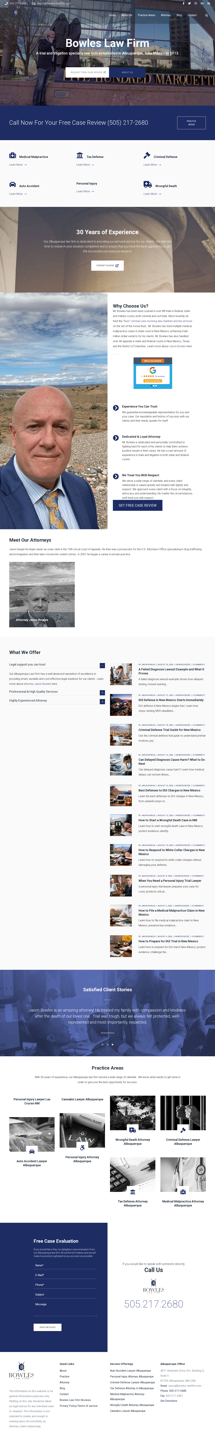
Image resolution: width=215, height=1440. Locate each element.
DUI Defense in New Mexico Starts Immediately (171, 700)
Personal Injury (86, 183)
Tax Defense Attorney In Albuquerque (132, 1388)
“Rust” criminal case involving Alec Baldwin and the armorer (157, 321)
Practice (64, 1376)
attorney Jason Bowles (37, 683)
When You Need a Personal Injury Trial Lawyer (170, 880)
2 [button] (107, 1044)
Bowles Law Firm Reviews (75, 1400)
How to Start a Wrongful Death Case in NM (168, 820)
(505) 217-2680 (128, 122)
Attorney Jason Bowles (32, 620)
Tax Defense (95, 157)
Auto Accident (29, 186)
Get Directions (168, 1400)
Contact (64, 1394)
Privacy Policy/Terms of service (79, 1405)
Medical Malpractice (33, 157)
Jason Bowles (177, 346)
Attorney (65, 1382)
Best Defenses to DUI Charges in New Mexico (169, 790)
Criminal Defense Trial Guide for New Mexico (170, 730)
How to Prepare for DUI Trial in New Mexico (168, 941)
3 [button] (112, 1044)
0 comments (199, 665)
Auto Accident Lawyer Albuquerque (130, 1370)
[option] (107, 1022)
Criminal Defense (165, 157)
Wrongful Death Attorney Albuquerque (132, 1405)
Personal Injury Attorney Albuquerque (132, 1376)
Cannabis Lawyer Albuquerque (82, 1099)
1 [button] (102, 1044)
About (63, 1370)
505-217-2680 (177, 1390)
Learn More (16, 164)
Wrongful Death (166, 186)
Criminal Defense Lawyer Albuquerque (132, 1382)
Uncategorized (182, 665)
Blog (62, 1388)
